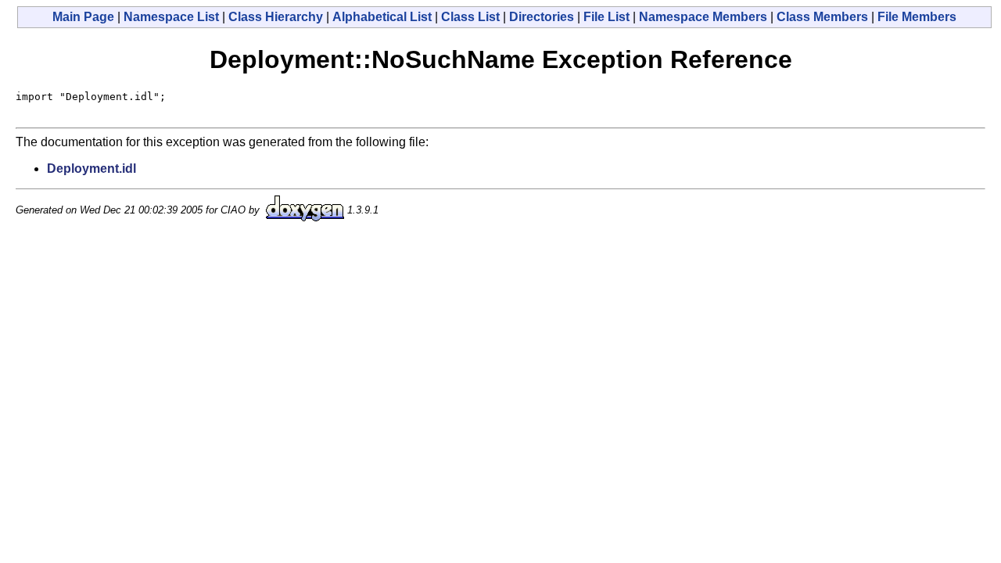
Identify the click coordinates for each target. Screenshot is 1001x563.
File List (606, 16)
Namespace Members (703, 16)
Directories (541, 16)
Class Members (822, 16)
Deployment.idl (91, 168)
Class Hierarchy (275, 16)
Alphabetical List (382, 16)
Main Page (83, 16)
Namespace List (171, 16)
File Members (916, 16)
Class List (470, 16)
